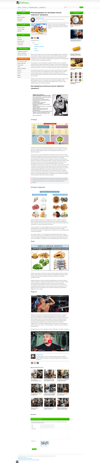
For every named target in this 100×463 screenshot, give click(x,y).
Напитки (19, 77)
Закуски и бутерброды (22, 68)
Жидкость (37, 50)
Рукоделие (20, 39)
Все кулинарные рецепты (33, 7)
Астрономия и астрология (22, 51)
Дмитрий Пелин (41, 18)
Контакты (25, 457)
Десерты (19, 75)
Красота (19, 15)
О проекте (19, 457)
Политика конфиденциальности (22, 459)
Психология (20, 20)
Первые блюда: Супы (22, 63)
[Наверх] (17, 462)
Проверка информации (28, 458)
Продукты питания (21, 27)
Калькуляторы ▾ (42, 7)
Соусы (19, 73)
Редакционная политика (21, 458)
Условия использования (35, 459)
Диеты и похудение (21, 17)
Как (34, 42)
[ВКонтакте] (32, 38)
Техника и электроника (22, 53)
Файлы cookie (30, 459)
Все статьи (25, 7)
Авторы (22, 457)
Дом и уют (19, 37)
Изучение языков (21, 41)
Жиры (36, 48)
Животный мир (20, 42)
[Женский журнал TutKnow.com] (23, 2)
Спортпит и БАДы (21, 29)
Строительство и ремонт (22, 54)
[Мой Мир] (38, 38)
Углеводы (37, 44)
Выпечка (19, 70)
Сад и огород (20, 44)
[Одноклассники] (35, 38)
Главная (19, 7)
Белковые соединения (39, 46)
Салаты (19, 66)
